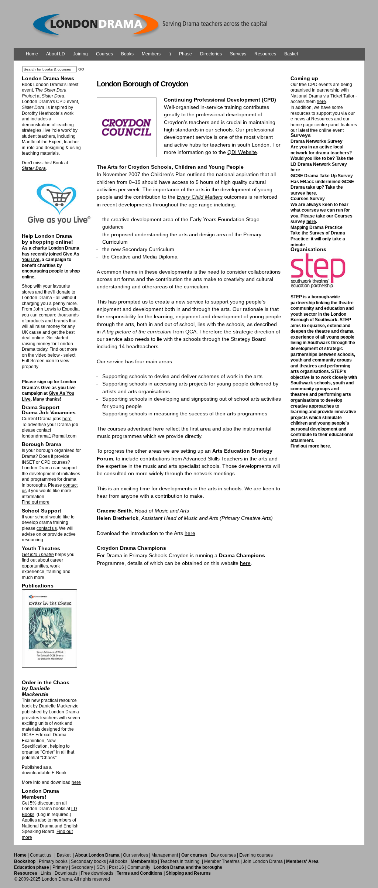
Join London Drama (263, 861)
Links (46, 873)
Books (127, 54)
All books (118, 861)
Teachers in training (180, 861)
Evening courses (256, 855)
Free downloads (97, 873)
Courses (104, 54)
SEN (101, 867)
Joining (80, 54)
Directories (211, 54)
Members (151, 54)
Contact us (40, 855)
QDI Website (242, 152)
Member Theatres (222, 861)
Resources (265, 54)
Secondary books (88, 861)
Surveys (238, 54)
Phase (185, 54)
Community (138, 867)
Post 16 (116, 867)
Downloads (66, 873)
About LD (55, 54)
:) (169, 54)
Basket (291, 54)
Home (32, 54)
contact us (47, 528)
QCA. (191, 332)
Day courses (223, 855)
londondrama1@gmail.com (49, 436)
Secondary (82, 867)
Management (164, 855)
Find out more (35, 502)
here (67, 418)
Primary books (53, 861)
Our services (135, 855)
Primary (60, 867)
